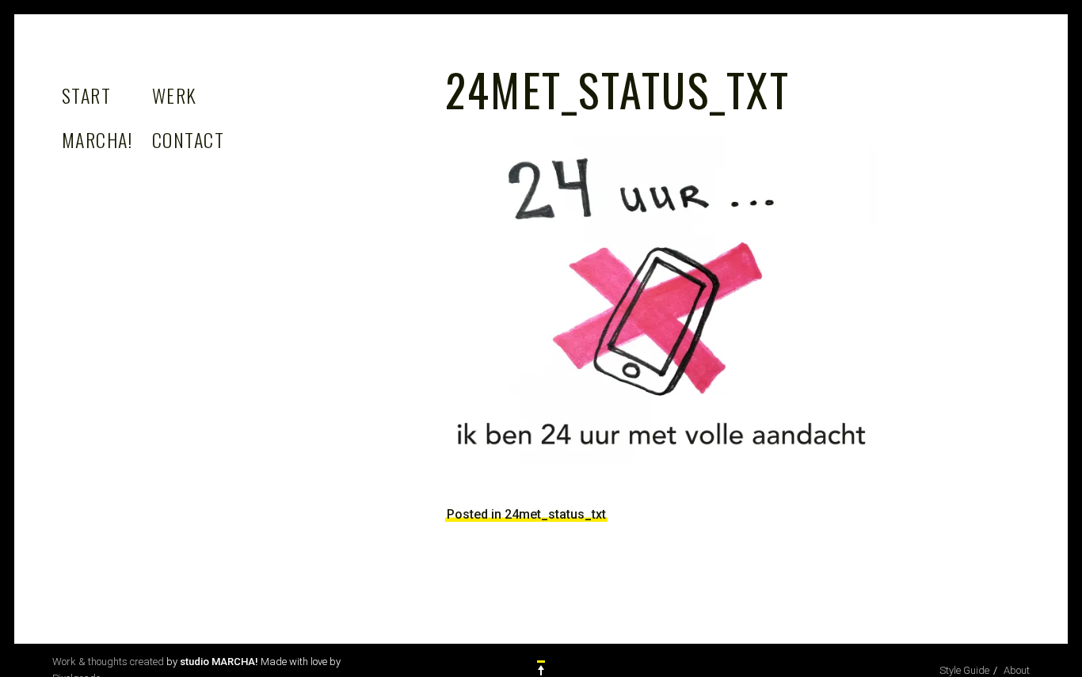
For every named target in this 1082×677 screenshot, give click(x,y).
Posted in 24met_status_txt (526, 514)
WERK (174, 95)
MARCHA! (97, 139)
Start (86, 95)
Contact (188, 139)
